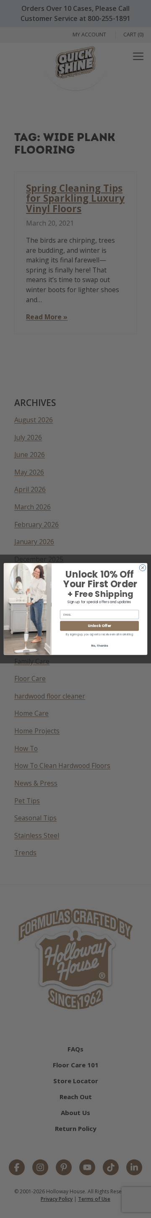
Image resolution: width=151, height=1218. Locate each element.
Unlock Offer (99, 625)
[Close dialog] (142, 568)
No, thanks (99, 645)
